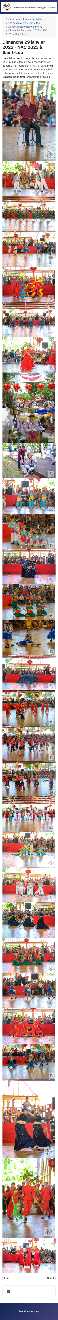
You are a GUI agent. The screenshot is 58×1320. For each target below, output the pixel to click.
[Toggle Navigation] (8, 1291)
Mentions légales (29, 1311)
